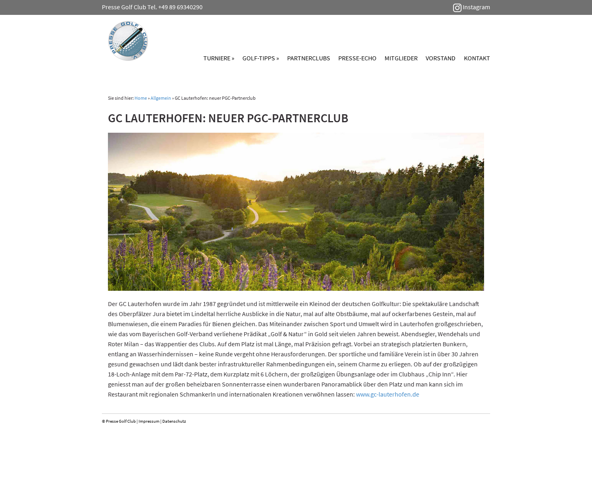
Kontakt (477, 58)
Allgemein (161, 98)
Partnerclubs (308, 58)
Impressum (149, 421)
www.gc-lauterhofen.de (387, 394)
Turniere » (218, 58)
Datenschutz (174, 421)
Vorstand (440, 58)
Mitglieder (401, 58)
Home (141, 98)
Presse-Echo (357, 58)
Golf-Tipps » (260, 58)
